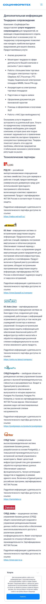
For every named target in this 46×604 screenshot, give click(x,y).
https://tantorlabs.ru (12, 499)
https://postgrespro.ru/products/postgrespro (23, 426)
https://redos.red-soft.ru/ (14, 216)
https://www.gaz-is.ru (13, 560)
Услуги (10, 572)
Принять (23, 597)
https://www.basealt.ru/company (18, 293)
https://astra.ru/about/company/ (18, 359)
